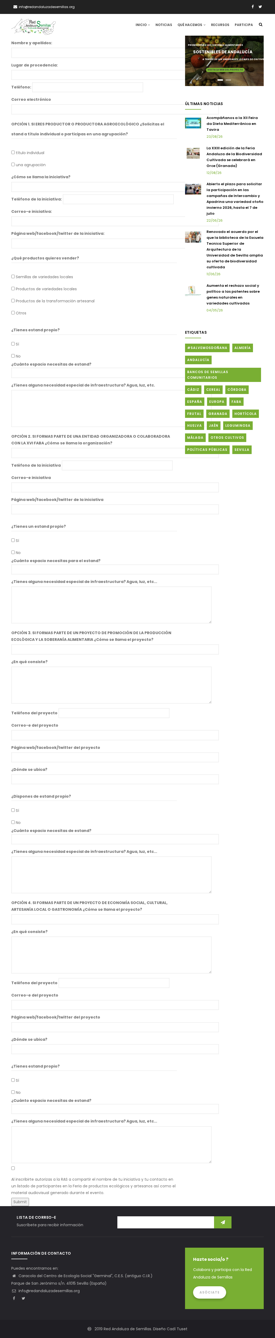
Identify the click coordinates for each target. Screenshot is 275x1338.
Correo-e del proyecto (34, 725)
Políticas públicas (207, 449)
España (194, 401)
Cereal (213, 389)
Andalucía (198, 360)
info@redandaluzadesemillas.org (48, 1291)
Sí (17, 344)
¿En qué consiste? (29, 661)
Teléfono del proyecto (34, 713)
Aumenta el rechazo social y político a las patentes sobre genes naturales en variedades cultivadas (233, 294)
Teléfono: (21, 87)
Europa (217, 401)
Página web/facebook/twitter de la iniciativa (57, 499)
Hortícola (245, 413)
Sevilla (241, 449)
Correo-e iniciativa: (31, 211)
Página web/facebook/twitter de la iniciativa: (57, 233)
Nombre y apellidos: (31, 43)
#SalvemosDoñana (207, 347)
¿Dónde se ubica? (29, 769)
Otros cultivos (227, 437)
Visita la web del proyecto (225, 69)
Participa (244, 25)
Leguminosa (238, 425)
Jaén (213, 425)
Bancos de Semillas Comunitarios (207, 375)
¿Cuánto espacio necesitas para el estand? (55, 560)
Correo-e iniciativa (31, 477)
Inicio (141, 25)
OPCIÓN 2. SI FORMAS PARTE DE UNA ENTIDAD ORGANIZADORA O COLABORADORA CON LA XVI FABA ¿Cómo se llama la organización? (90, 440)
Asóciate (210, 1292)
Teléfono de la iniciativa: (36, 199)
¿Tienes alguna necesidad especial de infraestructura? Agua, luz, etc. (83, 385)
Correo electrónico (31, 99)
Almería (242, 347)
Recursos (220, 25)
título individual (30, 152)
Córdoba (237, 389)
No (18, 356)
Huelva (194, 425)
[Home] (33, 24)
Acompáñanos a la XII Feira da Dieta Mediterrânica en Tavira (232, 123)
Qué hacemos (190, 25)
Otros (21, 313)
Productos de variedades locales (46, 289)
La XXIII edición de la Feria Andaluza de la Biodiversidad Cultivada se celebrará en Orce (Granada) (234, 157)
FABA (236, 401)
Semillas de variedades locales (44, 277)
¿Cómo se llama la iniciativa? (40, 177)
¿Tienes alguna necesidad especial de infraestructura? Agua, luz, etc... (84, 581)
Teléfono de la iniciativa (36, 465)
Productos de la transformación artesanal (55, 301)
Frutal (194, 413)
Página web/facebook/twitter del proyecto (55, 747)
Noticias (163, 25)
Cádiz (193, 389)
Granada (217, 413)
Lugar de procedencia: (34, 65)
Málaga (195, 437)
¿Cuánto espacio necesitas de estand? (51, 364)
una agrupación (31, 165)
